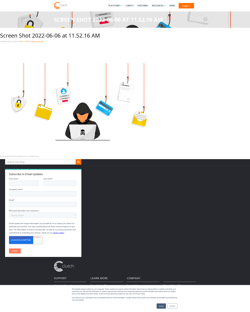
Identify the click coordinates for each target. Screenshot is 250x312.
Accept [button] (161, 306)
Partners (143, 5)
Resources (158, 5)
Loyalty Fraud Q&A (37, 41)
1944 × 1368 (23, 41)
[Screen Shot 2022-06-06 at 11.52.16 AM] (78, 99)
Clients (130, 5)
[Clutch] (60, 5)
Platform (114, 5)
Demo (172, 5)
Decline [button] (172, 306)
